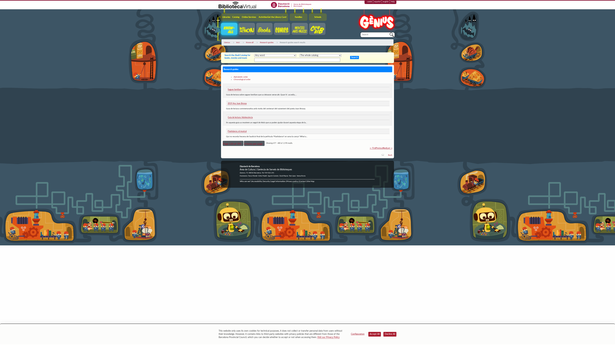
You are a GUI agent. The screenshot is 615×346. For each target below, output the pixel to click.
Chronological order (242, 79)
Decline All (390, 334)
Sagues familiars (234, 90)
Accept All (375, 334)
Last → (389, 148)
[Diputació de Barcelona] (291, 5)
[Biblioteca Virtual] (237, 5)
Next (385, 148)
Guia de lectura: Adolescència (240, 117)
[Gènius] (376, 21)
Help (393, 2)
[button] (233, 143)
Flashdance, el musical (237, 131)
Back (390, 155)
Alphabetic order (241, 77)
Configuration (358, 334)
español (377, 2)
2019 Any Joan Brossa (237, 103)
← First (373, 148)
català (369, 2)
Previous (379, 148)
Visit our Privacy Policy (328, 337)
